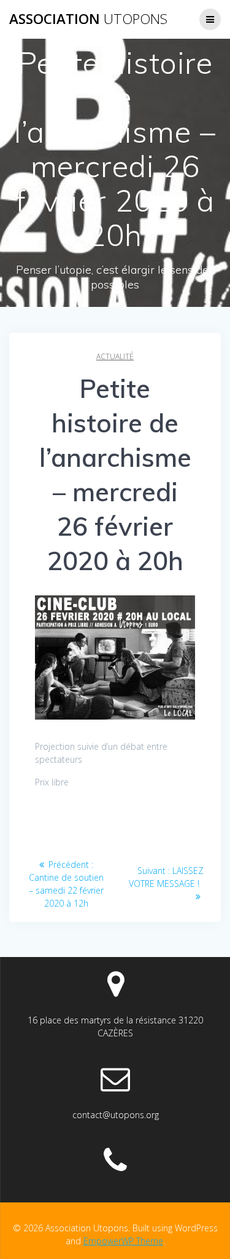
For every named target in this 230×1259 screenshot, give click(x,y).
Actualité (115, 356)
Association (88, 19)
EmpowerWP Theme (123, 1241)
